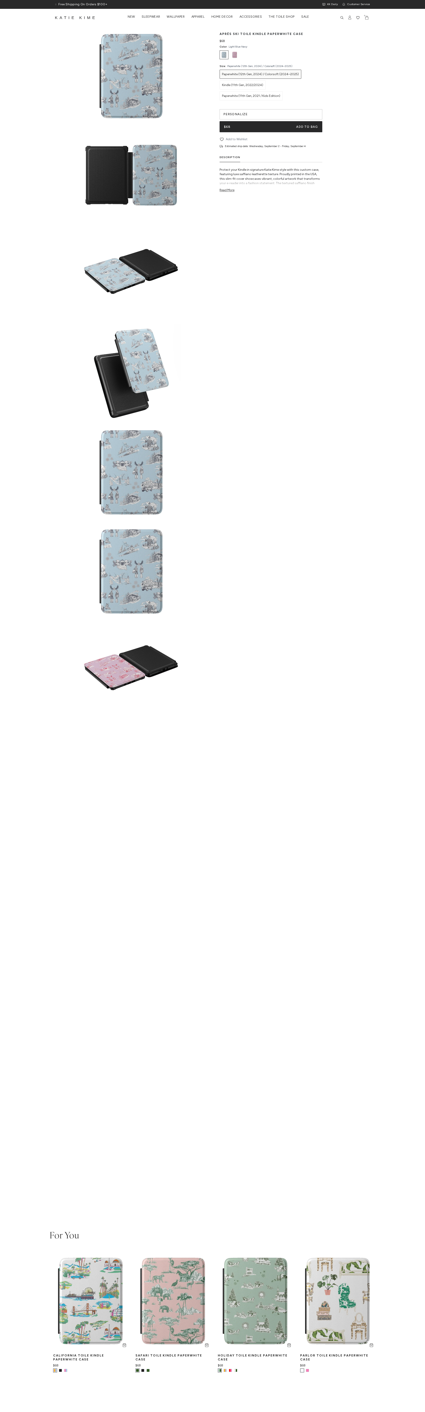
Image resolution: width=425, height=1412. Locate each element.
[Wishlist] (358, 18)
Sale (305, 17)
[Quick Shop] (124, 1345)
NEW (131, 17)
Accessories (251, 17)
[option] (224, 54)
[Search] (342, 18)
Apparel (198, 17)
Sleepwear (151, 17)
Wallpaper (176, 17)
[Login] (350, 18)
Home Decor (222, 17)
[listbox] (271, 54)
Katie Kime (76, 18)
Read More (227, 190)
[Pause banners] (55, 4)
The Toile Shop (282, 17)
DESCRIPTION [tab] (230, 157)
